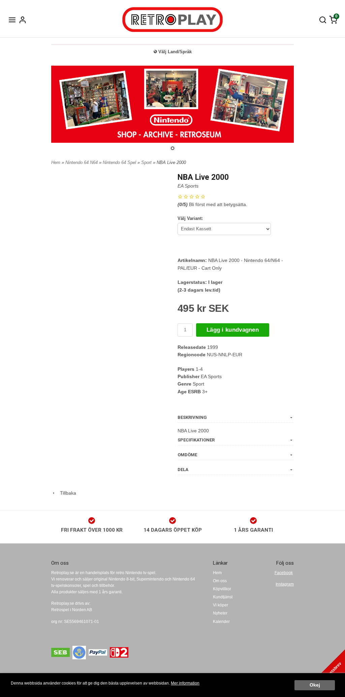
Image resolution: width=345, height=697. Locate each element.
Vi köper (220, 605)
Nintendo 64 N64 (82, 162)
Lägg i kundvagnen (233, 330)
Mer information (185, 683)
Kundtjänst (222, 597)
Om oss (220, 580)
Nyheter (220, 613)
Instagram (285, 584)
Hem (55, 162)
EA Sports (188, 186)
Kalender (221, 621)
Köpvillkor (222, 589)
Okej (315, 685)
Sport (147, 162)
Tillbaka (66, 493)
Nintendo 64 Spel (120, 162)
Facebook (284, 572)
